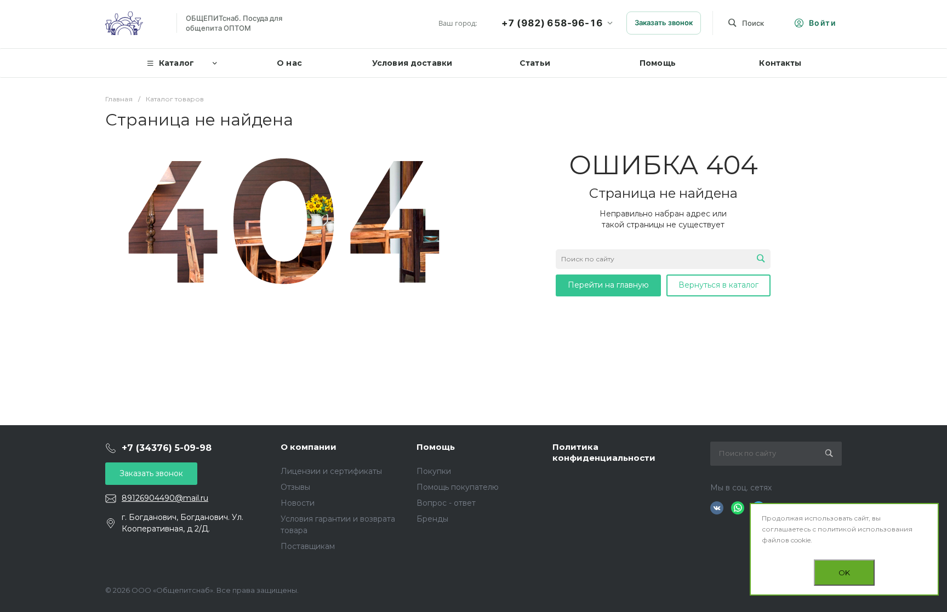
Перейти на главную (608, 285)
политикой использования (865, 529)
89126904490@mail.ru (165, 498)
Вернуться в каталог (718, 285)
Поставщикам (308, 546)
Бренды (432, 519)
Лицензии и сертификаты (331, 471)
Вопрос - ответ (446, 503)
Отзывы (295, 487)
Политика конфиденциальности (603, 452)
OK (844, 572)
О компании (308, 447)
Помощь (436, 447)
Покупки (434, 471)
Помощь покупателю (458, 487)
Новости (298, 503)
